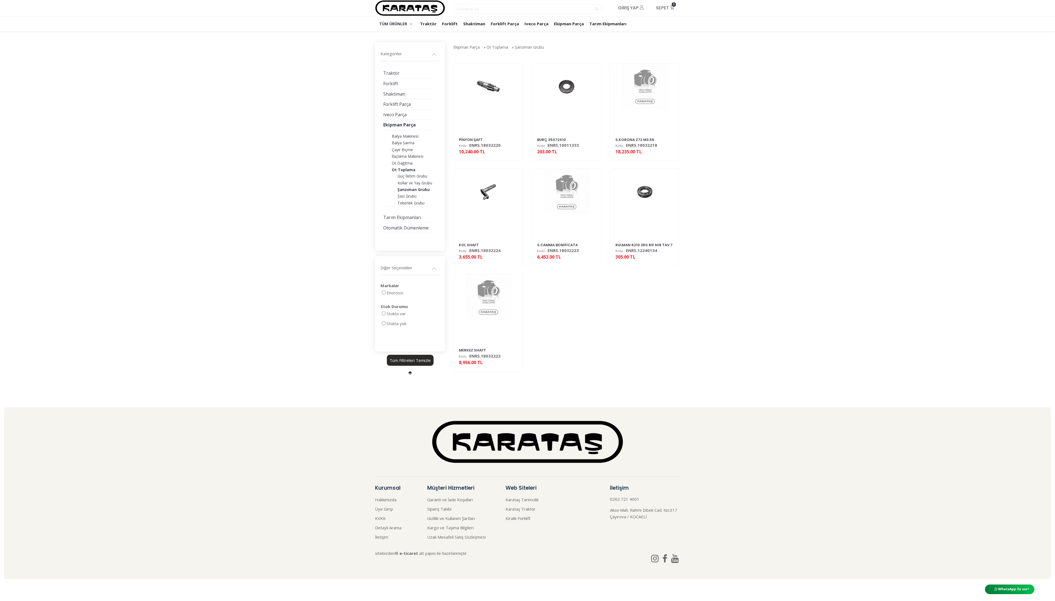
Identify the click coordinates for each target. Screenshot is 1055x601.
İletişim (381, 537)
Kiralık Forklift (518, 518)
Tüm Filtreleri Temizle (410, 360)
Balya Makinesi (405, 136)
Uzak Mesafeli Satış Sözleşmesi (456, 537)
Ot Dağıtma (402, 163)
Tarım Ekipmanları (607, 23)
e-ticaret (408, 553)
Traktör (428, 23)
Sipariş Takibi (439, 509)
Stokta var (396, 313)
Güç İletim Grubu (412, 176)
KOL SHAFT (469, 245)
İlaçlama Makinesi (407, 156)
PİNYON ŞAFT (471, 139)
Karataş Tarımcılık (522, 499)
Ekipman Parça (569, 23)
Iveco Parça (536, 23)
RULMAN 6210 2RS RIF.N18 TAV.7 (644, 245)
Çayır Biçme (402, 149)
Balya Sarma (403, 142)
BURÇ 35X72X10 (551, 139)
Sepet (665, 6)
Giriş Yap (629, 8)
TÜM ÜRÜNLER (393, 23)
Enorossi (395, 292)
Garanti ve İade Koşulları (450, 499)
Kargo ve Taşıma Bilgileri (450, 527)
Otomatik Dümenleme (406, 228)
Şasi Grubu (407, 196)
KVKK (380, 518)
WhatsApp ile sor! (1013, 589)
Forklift (450, 23)
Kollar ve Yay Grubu (415, 182)
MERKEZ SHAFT (472, 350)
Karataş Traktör (520, 509)
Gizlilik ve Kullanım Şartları (451, 518)
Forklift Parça (505, 23)
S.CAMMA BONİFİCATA (557, 245)
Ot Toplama (497, 47)
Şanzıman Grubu (529, 47)
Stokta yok (396, 323)
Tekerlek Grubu (411, 203)
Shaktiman (474, 23)
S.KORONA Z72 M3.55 (634, 139)
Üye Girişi (384, 509)
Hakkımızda (385, 499)
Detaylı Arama (388, 527)
